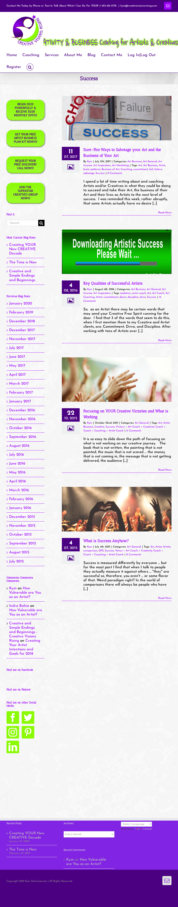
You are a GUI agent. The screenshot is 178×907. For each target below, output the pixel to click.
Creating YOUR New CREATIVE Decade (22, 249)
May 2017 (17, 366)
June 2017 (17, 357)
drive (143, 297)
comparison (90, 550)
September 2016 (22, 437)
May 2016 (17, 472)
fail (151, 169)
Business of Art (110, 169)
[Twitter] (28, 717)
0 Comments (114, 173)
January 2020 (20, 303)
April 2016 (17, 481)
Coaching (126, 169)
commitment (140, 169)
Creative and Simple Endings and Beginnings (22, 275)
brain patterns (91, 169)
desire (122, 297)
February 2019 (21, 312)
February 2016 (21, 499)
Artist (162, 165)
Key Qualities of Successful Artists (113, 283)
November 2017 (22, 339)
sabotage (88, 173)
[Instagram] (13, 732)
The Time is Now (22, 262)
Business (88, 427)
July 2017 (16, 348)
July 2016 (16, 455)
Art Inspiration (102, 165)
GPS (101, 550)
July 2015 (16, 561)
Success (100, 173)
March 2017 (19, 383)
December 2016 (22, 410)
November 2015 (22, 526)
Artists (166, 547)
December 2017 (22, 330)
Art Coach (158, 293)
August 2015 (19, 552)
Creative (99, 427)
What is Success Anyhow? (106, 540)
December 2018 (22, 321)
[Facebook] (13, 717)
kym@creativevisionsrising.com (138, 6)
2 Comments (133, 430)
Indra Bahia (19, 606)
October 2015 (20, 534)
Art (140, 165)
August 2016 (19, 446)
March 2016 (19, 490)
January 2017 (20, 401)
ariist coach (139, 293)
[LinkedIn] (13, 747)
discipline (133, 297)
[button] (29, 67)
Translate (147, 829)
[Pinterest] (28, 732)
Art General (150, 161)
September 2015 (22, 543)
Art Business (134, 161)
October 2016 (20, 428)
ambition (125, 293)
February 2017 (21, 392)
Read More (164, 212)
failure (158, 169)
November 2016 (22, 419)
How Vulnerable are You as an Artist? (25, 592)
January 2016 (20, 508)
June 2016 (17, 463)
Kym (89, 161)
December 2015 (22, 517)
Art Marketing (120, 165)
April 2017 (17, 375)
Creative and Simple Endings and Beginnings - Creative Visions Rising (23, 632)
